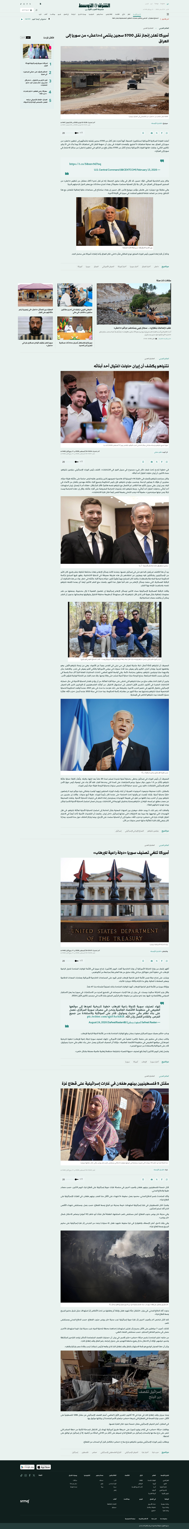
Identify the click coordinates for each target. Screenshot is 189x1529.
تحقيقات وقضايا (151, 1507)
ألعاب (45, 14)
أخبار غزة (145, 1452)
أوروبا (154, 1484)
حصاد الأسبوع (152, 1504)
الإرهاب (144, 1062)
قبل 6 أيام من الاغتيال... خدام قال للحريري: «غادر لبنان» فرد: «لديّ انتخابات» (36, 82)
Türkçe (156, 4)
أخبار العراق (146, 266)
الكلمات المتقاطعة (111, 1504)
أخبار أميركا (122, 266)
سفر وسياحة (73, 1484)
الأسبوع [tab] (23, 37)
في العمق (66, 14)
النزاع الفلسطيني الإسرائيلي (111, 1452)
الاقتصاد (117, 14)
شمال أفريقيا (163, 1487)
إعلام (115, 1490)
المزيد (40, 14)
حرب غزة (155, 1452)
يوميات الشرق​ (82, 14)
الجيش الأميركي (108, 266)
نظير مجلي (158, 452)
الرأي (123, 14)
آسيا (154, 1487)
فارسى (147, 4)
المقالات (141, 1480)
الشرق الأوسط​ (137, 14)
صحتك (101, 1480)
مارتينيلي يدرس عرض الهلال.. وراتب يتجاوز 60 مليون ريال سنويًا (137, 19)
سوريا (88, 266)
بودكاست (52, 14)
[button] (115, 1381)
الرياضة (73, 14)
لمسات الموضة (73, 1487)
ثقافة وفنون (109, 14)
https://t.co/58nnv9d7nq (85, 164)
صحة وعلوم (100, 14)
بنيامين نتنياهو (153, 831)
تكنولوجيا (91, 14)
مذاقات (75, 1480)
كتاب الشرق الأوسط (137, 1487)
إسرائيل (119, 831)
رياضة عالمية (166, 1511)
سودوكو (114, 1507)
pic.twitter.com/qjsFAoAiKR (105, 1017)
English (162, 4)
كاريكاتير (140, 1484)
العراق (96, 266)
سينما (115, 1487)
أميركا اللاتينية (152, 1493)
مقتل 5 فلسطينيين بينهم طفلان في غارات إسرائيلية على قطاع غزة (115, 1083)
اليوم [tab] (28, 37)
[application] (115, 1381)
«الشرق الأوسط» (156, 123)
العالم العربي (164, 28)
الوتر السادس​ (112, 1484)
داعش (156, 266)
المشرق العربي (148, 28)
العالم (129, 14)
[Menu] (168, 14)
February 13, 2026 (147, 170)
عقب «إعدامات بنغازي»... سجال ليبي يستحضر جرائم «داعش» (142, 328)
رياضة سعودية (165, 1504)
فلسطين (85, 1452)
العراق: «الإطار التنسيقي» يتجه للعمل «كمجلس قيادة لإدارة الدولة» (35, 101)
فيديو (59, 14)
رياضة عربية (165, 1507)
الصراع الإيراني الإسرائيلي (134, 831)
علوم (102, 1484)
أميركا (80, 266)
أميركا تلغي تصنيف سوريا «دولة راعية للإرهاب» (131, 853)
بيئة (102, 1487)
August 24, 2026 (98, 1022)
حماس (94, 1452)
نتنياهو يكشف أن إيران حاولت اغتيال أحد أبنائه (131, 366)
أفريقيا (154, 1490)
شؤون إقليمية (165, 1493)
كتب (115, 1480)
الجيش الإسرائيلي (131, 1452)
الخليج (165, 1484)
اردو (151, 4)
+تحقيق (153, 1511)
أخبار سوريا (134, 266)
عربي (168, 4)
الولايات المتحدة (152, 1480)
